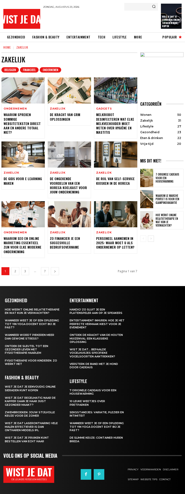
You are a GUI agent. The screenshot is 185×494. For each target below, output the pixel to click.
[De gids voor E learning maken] (23, 154)
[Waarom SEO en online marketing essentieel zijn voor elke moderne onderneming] (23, 214)
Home (7, 47)
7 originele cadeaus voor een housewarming (93, 392)
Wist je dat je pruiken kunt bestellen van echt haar (27, 439)
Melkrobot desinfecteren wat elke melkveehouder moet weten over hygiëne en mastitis (115, 123)
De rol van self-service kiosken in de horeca (115, 180)
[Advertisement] (99, 20)
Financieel (29, 70)
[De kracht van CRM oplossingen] (69, 90)
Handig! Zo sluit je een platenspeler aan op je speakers (96, 311)
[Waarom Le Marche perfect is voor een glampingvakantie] (146, 199)
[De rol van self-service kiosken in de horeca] (115, 154)
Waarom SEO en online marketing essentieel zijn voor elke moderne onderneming (22, 245)
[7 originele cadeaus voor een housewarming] (146, 178)
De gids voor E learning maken (23, 180)
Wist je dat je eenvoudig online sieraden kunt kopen (171, 21)
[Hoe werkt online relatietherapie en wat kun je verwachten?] (146, 220)
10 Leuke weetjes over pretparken (87, 402)
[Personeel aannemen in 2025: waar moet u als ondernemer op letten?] (115, 214)
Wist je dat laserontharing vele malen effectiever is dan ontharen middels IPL (31, 426)
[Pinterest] (99, 474)
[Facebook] (86, 474)
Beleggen (10, 70)
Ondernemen (50, 70)
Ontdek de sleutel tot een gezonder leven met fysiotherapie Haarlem (26, 349)
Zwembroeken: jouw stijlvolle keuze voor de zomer (30, 414)
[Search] (154, 7)
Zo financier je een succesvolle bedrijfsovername (65, 243)
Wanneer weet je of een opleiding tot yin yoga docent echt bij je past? (32, 324)
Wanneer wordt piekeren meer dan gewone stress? (29, 336)
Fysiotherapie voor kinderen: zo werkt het (31, 362)
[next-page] (55, 271)
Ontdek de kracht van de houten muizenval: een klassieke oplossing (96, 338)
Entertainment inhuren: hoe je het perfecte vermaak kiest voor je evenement (97, 324)
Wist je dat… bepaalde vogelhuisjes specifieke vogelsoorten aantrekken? (92, 353)
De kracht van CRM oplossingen (65, 116)
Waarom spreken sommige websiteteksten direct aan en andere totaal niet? (22, 123)
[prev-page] (143, 239)
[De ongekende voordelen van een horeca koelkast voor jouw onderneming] (69, 154)
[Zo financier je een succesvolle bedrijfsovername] (69, 214)
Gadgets (104, 108)
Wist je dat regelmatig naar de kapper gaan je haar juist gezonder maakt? (30, 401)
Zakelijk (57, 108)
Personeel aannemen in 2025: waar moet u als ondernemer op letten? (115, 243)
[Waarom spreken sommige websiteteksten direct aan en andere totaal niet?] (23, 90)
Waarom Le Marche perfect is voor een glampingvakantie (167, 199)
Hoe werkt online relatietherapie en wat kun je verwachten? (167, 220)
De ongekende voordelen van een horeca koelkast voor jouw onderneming (68, 185)
